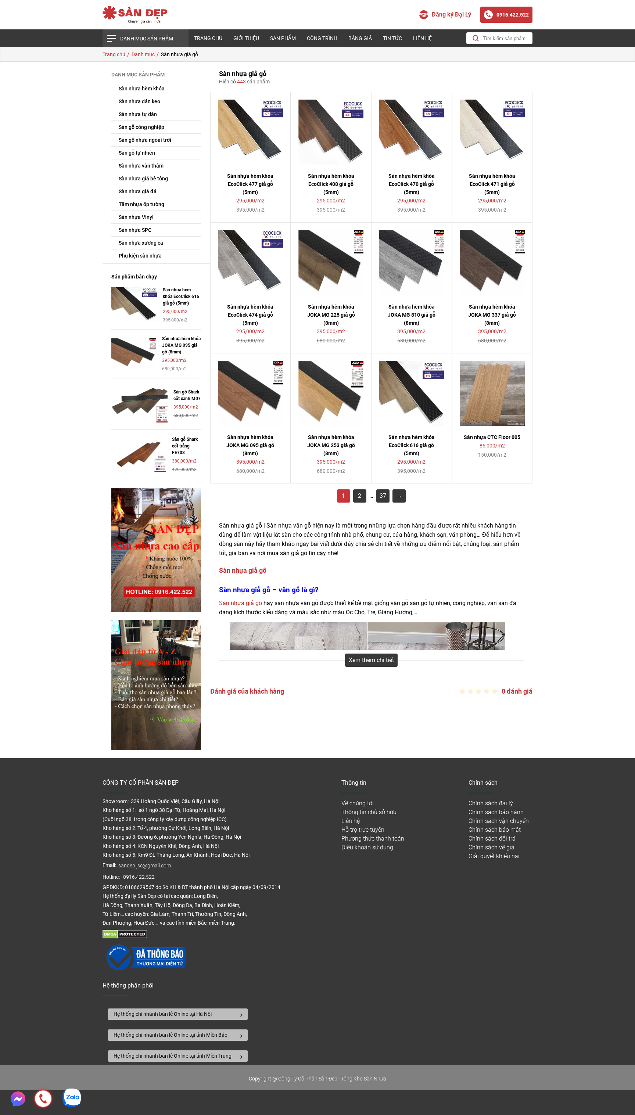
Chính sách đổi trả (492, 838)
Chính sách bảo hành (496, 812)
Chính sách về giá (491, 847)
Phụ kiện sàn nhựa (140, 256)
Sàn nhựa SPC (135, 230)
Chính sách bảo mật (495, 829)
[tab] (178, 1014)
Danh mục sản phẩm (146, 39)
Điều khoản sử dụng (367, 847)
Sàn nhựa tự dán (138, 114)
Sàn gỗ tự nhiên (137, 153)
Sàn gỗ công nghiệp (141, 127)
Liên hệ (422, 38)
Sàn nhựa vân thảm (141, 166)
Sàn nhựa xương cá (141, 243)
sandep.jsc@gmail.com (144, 866)
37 (383, 495)
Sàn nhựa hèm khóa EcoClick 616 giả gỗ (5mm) (181, 296)
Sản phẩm (283, 38)
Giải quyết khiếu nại (494, 856)
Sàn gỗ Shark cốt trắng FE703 (185, 446)
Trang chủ (208, 38)
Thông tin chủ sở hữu (369, 812)
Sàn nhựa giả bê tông (143, 178)
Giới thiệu (246, 38)
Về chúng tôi (357, 803)
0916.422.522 (139, 877)
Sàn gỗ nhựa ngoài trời (145, 140)
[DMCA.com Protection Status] (125, 936)
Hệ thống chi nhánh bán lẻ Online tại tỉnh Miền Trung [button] (173, 1055)
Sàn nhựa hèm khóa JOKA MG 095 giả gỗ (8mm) (181, 345)
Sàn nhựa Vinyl (136, 217)
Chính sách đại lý (491, 803)
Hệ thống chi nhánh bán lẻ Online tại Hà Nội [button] (163, 1014)
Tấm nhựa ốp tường (141, 204)
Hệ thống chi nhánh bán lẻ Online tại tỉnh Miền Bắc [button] (170, 1034)
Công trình (322, 38)
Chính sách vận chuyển (499, 820)
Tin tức (392, 38)
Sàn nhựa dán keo (139, 101)
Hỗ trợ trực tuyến (362, 829)
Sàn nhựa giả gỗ (240, 603)
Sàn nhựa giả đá (138, 191)
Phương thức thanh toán (372, 838)
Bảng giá (360, 38)
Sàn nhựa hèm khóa (142, 88)
